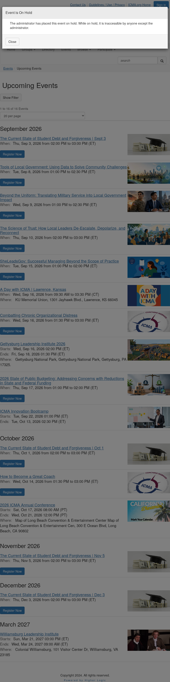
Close (12, 41)
